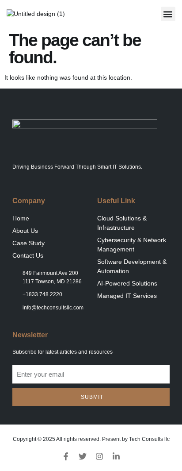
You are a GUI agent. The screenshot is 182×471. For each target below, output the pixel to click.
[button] (168, 14)
